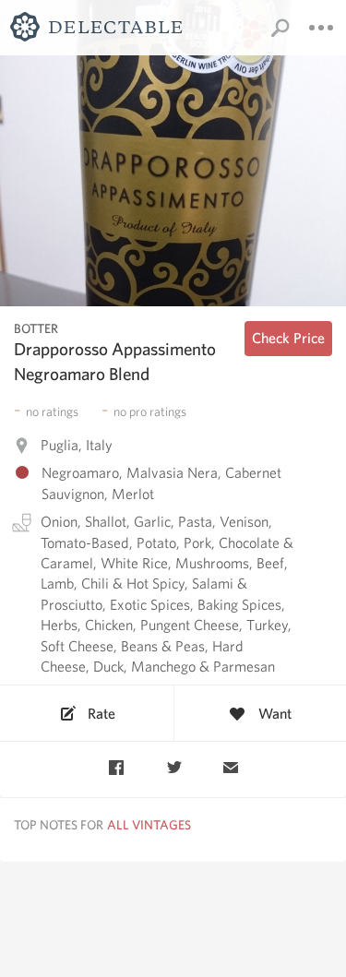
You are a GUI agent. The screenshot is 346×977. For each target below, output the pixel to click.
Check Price (288, 338)
